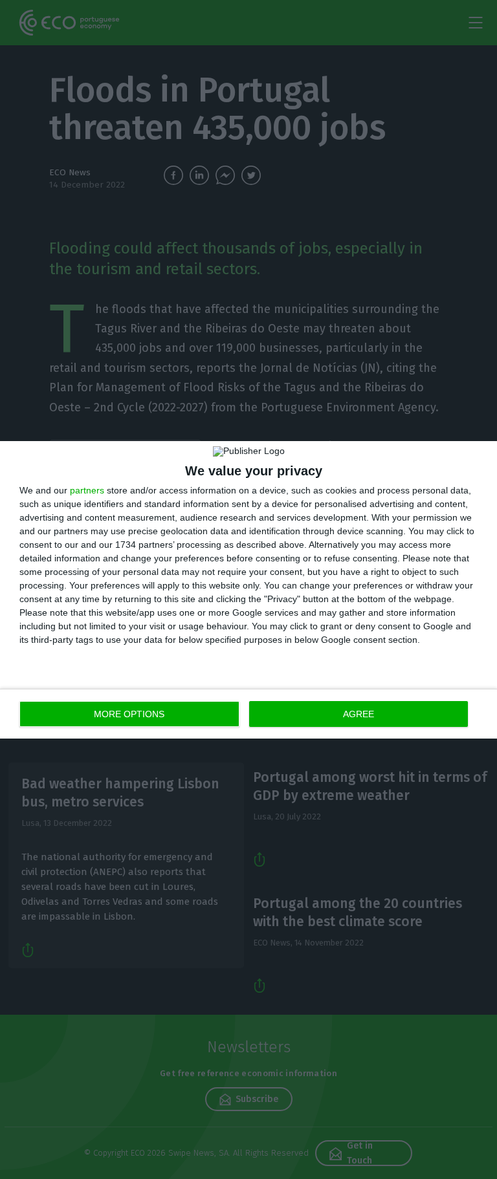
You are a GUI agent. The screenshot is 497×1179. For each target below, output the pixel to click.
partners (87, 490)
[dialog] (248, 590)
